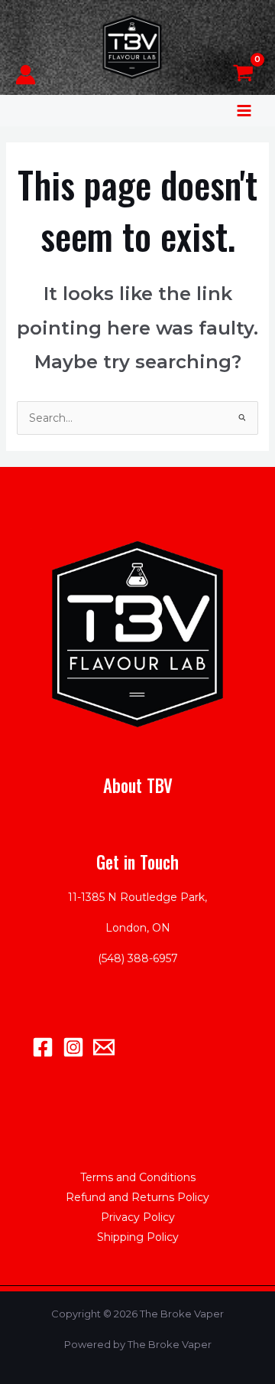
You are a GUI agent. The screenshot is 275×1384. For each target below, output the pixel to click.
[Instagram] (73, 1047)
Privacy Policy (138, 1217)
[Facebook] (42, 1047)
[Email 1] (104, 1047)
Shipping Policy (138, 1237)
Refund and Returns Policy (137, 1197)
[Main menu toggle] (244, 110)
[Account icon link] (25, 74)
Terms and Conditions (138, 1177)
